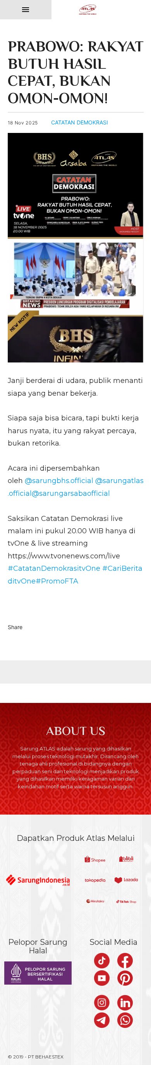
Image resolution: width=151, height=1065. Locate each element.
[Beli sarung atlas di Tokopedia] (95, 881)
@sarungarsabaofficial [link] (71, 493)
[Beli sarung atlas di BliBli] (126, 859)
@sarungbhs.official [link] (59, 480)
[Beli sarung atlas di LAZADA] (126, 881)
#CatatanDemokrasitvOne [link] (54, 568)
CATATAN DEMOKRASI (79, 122)
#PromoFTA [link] (57, 581)
